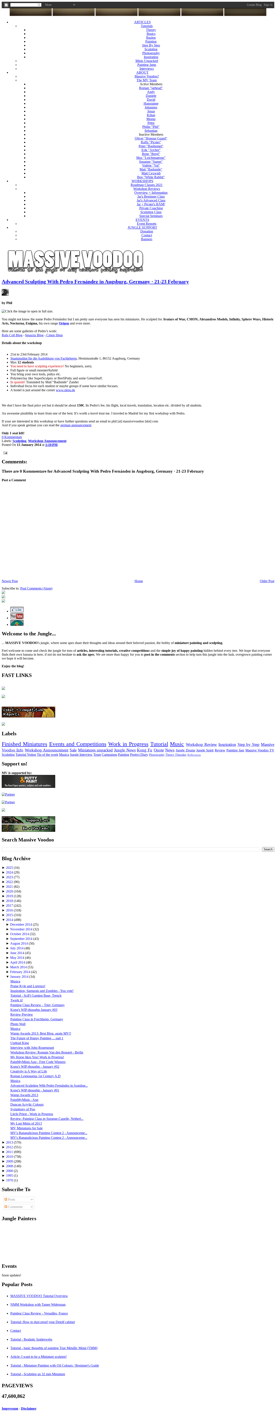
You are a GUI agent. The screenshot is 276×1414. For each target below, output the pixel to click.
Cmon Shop (54, 335)
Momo (150, 119)
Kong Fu (144, 750)
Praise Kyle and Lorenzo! (27, 986)
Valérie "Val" (151, 165)
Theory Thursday (176, 754)
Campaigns (109, 754)
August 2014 (19, 943)
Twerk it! (16, 1000)
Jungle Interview (81, 754)
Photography (151, 53)
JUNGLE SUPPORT (142, 227)
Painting (151, 41)
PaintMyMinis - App (24, 1100)
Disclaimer (28, 1408)
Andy (151, 92)
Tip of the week (47, 754)
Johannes (151, 107)
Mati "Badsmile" (151, 169)
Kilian (151, 115)
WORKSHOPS (142, 181)
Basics (151, 34)
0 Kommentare (12, 437)
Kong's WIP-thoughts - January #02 (34, 1066)
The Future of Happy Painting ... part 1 (36, 1038)
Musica (64, 754)
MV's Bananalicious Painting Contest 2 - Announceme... (48, 1133)
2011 (10, 1152)
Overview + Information (151, 192)
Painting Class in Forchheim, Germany (36, 1019)
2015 (10, 915)
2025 (10, 867)
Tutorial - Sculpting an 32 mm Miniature (37, 1374)
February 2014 (20, 972)
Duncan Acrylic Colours (27, 1104)
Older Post (267, 581)
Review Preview (21, 1014)
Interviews (147, 68)
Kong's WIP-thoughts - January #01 (34, 1090)
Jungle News (124, 750)
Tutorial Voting (26, 754)
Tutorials (147, 26)
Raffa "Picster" (151, 142)
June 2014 (17, 953)
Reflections (194, 754)
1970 (10, 1180)
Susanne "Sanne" (151, 161)
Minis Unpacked (146, 61)
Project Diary (139, 754)
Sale (73, 750)
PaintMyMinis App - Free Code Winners (38, 1062)
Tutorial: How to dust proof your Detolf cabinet (42, 1322)
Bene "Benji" (151, 154)
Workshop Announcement (46, 750)
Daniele (151, 96)
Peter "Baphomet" (151, 146)
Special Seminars (151, 216)
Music (177, 744)
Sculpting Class (151, 212)
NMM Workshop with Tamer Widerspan (38, 1304)
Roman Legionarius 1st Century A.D (35, 1076)
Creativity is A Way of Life (28, 1071)
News (169, 750)
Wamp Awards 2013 (24, 1095)
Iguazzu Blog (34, 335)
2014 (10, 920)
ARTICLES (142, 22)
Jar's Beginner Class (151, 196)
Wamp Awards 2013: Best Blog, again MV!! (40, 1033)
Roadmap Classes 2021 (147, 185)
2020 (10, 891)
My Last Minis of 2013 (26, 1123)
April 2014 (18, 962)
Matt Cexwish (151, 173)
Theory (151, 30)
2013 (10, 1142)
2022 (10, 882)
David (151, 99)
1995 (10, 1175)
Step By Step (151, 45)
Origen (64, 323)
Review (220, 750)
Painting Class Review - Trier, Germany (37, 1005)
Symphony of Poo (22, 1109)
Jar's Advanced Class (151, 200)
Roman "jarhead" (151, 88)
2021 (10, 886)
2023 (10, 877)
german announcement (75, 425)
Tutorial (159, 744)
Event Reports (146, 223)
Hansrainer (151, 103)
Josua (151, 111)
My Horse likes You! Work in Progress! (37, 1057)
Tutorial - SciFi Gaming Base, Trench (35, 995)
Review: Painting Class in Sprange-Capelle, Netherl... (46, 1119)
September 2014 (21, 939)
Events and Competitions (78, 744)
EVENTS (142, 220)
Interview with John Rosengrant (32, 1047)
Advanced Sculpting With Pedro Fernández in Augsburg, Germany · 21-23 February (95, 281)
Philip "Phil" (151, 127)
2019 (10, 896)
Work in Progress (128, 744)
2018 (10, 901)
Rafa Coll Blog (12, 335)
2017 (10, 905)
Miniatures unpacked (95, 750)
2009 (10, 1161)
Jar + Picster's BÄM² (151, 204)
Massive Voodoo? (147, 76)
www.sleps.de (65, 390)
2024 (10, 872)
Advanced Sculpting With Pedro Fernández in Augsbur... (49, 1085)
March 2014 (19, 967)
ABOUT (142, 72)
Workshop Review (201, 744)
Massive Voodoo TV (259, 750)
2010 (10, 1156)
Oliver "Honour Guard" (151, 138)
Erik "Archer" (151, 150)
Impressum (10, 1408)
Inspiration (151, 57)
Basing (151, 37)
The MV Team (146, 80)
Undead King (19, 1043)
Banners (146, 239)
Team (97, 754)
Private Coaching (151, 208)
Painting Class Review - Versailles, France (39, 1313)
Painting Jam (235, 750)
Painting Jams (146, 65)
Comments (15, 1207)
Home (139, 581)
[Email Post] (4, 452)
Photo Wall (17, 1024)
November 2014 (21, 929)
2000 (10, 1171)
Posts (11, 1199)
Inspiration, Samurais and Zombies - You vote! (42, 991)
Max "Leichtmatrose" (151, 158)
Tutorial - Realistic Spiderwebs (31, 1339)
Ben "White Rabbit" (151, 177)
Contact (146, 235)
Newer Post (10, 581)
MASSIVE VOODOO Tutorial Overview (39, 1296)
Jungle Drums (185, 750)
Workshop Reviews (146, 189)
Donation (146, 231)
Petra (150, 123)
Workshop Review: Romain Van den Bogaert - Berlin (46, 1052)
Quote (159, 750)
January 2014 (19, 976)
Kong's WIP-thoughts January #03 (33, 1010)
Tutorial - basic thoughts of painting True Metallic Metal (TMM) (53, 1348)
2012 (10, 1147)
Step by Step (249, 744)
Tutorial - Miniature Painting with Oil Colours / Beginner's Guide (54, 1365)
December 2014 (21, 924)
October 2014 (20, 934)
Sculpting (150, 49)
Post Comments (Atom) (36, 588)
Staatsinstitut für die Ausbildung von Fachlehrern (43, 358)
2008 (10, 1166)
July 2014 (17, 948)
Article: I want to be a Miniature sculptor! (38, 1356)
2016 (10, 910)
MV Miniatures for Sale (26, 1128)
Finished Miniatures (24, 744)
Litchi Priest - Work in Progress (31, 1114)
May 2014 (17, 957)
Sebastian (150, 130)
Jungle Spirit (204, 750)
